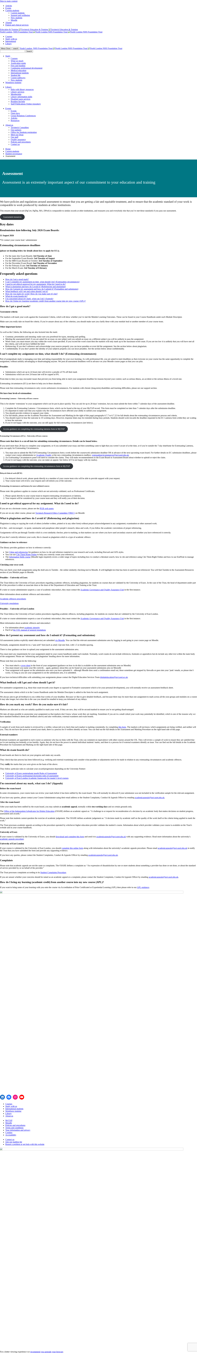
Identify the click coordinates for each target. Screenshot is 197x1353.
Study (7, 56)
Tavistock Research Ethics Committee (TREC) (55, 513)
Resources (15, 120)
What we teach (17, 61)
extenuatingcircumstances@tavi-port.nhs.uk (110, 455)
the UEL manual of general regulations (29, 630)
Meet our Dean (17, 135)
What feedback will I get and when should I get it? (26, 291)
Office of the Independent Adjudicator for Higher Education (29, 811)
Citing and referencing (18, 552)
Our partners (16, 130)
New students (16, 18)
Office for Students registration (24, 132)
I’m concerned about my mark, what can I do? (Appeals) (29, 298)
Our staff (14, 137)
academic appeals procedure (12, 839)
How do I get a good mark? (17, 279)
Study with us (11, 39)
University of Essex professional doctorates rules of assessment (31, 776)
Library (8, 44)
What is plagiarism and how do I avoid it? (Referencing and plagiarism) (35, 286)
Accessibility (10, 1135)
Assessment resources (12, 217)
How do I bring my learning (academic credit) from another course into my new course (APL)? (45, 301)
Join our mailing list (13, 1142)
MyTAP (8, 1120)
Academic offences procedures (13, 599)
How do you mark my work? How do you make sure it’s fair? (31, 294)
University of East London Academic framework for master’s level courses (36, 778)
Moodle (14, 20)
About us (9, 125)
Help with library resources (22, 89)
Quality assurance (18, 139)
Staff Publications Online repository (26, 104)
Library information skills (21, 97)
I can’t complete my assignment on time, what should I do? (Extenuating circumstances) (42, 282)
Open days (15, 113)
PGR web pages (47, 508)
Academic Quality (44, 455)
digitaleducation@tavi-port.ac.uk (114, 677)
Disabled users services (20, 99)
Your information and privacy (17, 1130)
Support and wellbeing (20, 15)
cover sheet (25, 665)
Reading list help (18, 101)
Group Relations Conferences (23, 116)
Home (8, 149)
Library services (17, 92)
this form (122, 727)
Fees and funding (18, 66)
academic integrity (32, 627)
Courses (8, 36)
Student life (15, 75)
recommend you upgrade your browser (46, 1352)
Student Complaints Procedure (53, 872)
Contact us (15, 144)
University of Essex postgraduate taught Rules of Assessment (31, 773)
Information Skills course (19, 557)
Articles (8, 6)
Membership (16, 94)
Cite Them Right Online (26, 554)
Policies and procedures (21, 142)
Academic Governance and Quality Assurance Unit (102, 590)
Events (8, 8)
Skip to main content (8, 1)
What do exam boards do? (16, 296)
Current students (12, 10)
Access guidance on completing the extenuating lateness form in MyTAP (34, 429)
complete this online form (72, 848)
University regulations (9, 603)
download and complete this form (70, 836)
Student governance (13, 154)
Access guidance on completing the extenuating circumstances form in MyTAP (36, 466)
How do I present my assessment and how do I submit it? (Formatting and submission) (41, 289)
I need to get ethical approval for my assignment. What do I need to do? (35, 284)
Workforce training (13, 82)
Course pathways (18, 78)
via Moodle (60, 640)
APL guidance (143, 887)
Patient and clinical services (17, 25)
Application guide (18, 63)
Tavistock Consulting (20, 127)
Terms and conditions (14, 1128)
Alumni (8, 22)
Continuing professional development (26, 68)
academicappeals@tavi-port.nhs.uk (149, 797)
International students (20, 73)
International (10, 41)
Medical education (18, 70)
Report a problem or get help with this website (24, 1144)
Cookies (8, 1132)
